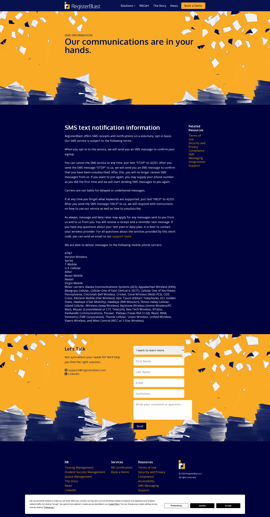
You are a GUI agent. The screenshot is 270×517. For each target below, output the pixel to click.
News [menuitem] (174, 5)
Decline (202, 506)
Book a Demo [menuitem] (193, 5)
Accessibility (146, 481)
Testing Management (79, 467)
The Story (71, 481)
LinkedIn (73, 374)
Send (140, 426)
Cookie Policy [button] (113, 504)
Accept (228, 506)
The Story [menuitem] (159, 5)
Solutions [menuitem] (127, 5)
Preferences (176, 506)
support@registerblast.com (87, 370)
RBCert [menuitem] (144, 5)
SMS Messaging (196, 156)
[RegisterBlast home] (82, 6)
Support (194, 165)
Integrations (197, 162)
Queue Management (78, 476)
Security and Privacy (197, 145)
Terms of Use (147, 467)
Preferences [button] (49, 507)
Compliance (196, 150)
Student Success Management (85, 472)
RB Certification (121, 467)
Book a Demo (120, 472)
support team (121, 236)
